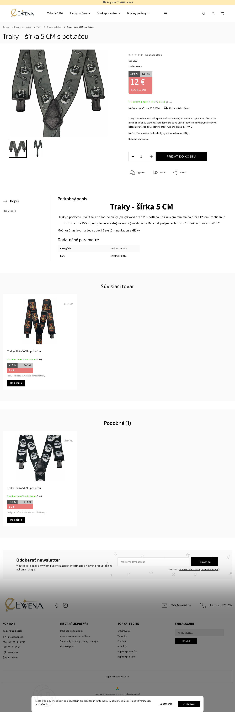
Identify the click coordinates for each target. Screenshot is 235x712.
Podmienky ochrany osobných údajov (79, 641)
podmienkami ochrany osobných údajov (198, 569)
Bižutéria (122, 646)
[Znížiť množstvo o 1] (133, 156)
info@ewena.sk (180, 605)
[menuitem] (55, 13)
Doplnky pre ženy (126, 657)
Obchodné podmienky (71, 631)
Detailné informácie (139, 139)
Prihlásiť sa (205, 561)
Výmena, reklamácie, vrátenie (75, 636)
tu (47, 704)
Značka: (135, 66)
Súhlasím (190, 704)
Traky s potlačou (119, 248)
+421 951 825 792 (220, 605)
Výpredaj (122, 636)
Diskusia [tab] (10, 211)
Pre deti (122, 641)
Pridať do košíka (181, 156)
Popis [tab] (14, 201)
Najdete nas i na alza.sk (117, 676)
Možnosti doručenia (179, 108)
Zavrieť (215, 183)
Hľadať (186, 641)
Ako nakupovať (68, 646)
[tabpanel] (40, 342)
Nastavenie (165, 704)
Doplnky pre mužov (127, 651)
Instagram (65, 605)
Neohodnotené (153, 55)
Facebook (56, 605)
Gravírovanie (124, 631)
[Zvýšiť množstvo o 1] (151, 156)
